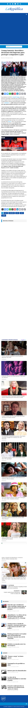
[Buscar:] (14, 46)
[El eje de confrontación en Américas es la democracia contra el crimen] (4, 687)
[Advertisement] (14, 30)
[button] (26, 14)
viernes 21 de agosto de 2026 (13, 659)
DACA (9, 121)
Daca (6, 213)
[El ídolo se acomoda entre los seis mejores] (4, 645)
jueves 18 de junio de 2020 (7, 57)
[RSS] (20, 4)
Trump (3, 215)
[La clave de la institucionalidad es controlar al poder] (4, 678)
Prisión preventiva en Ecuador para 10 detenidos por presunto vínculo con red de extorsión (16, 636)
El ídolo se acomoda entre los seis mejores (16, 644)
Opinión (5, 653)
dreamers (11, 213)
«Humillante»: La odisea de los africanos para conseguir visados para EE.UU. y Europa (16, 616)
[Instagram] (18, 4)
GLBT (22, 213)
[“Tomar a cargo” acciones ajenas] (4, 657)
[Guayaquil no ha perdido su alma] (4, 665)
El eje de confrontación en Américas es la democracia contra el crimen (15, 687)
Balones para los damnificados (16, 670)
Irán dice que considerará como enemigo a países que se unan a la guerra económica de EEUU (16, 607)
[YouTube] (15, 4)
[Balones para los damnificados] (4, 672)
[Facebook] (8, 4)
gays (17, 213)
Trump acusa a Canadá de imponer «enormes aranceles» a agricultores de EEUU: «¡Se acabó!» (16, 626)
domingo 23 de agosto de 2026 (14, 619)
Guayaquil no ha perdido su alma (16, 664)
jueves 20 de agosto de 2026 (13, 672)
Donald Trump (16, 97)
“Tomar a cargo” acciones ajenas (15, 657)
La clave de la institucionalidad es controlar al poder (16, 678)
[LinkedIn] (13, 4)
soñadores (6, 102)
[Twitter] (10, 4)
